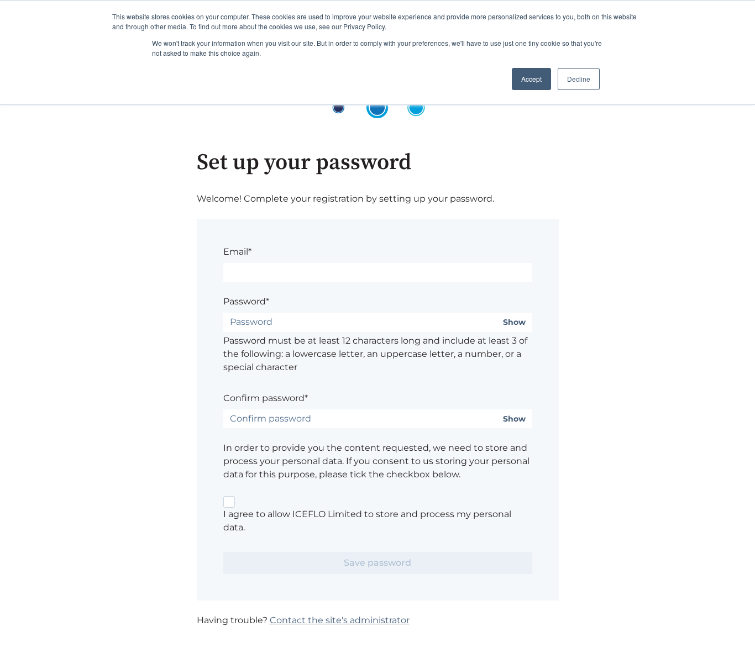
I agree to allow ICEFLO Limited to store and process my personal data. (367, 521)
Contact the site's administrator (340, 620)
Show (514, 322)
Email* (237, 251)
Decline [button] (578, 78)
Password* (246, 301)
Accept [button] (531, 78)
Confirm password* (265, 398)
